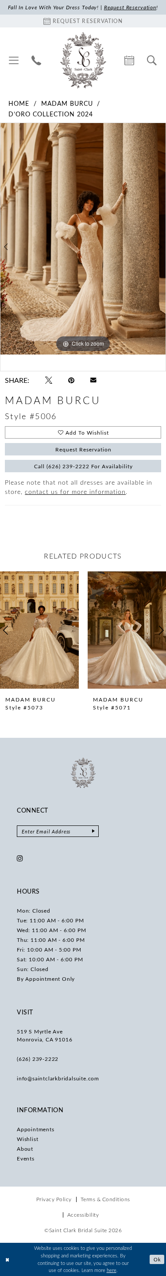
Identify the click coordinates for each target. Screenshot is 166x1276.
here (111, 1270)
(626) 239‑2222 (37, 1058)
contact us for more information (75, 491)
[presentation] (39, 630)
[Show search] (152, 60)
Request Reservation (83, 449)
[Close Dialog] (7, 1259)
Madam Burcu (67, 103)
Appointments (35, 1129)
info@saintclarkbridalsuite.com (58, 1078)
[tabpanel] (83, 238)
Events (26, 1158)
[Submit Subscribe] (93, 831)
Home (18, 103)
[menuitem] (14, 60)
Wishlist (27, 1138)
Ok (157, 1259)
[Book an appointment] (129, 60)
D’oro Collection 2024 (50, 114)
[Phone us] (36, 60)
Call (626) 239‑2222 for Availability (83, 466)
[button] (14, 60)
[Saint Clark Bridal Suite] (83, 60)
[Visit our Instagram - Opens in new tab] (20, 858)
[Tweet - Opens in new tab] (48, 380)
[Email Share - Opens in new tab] (93, 380)
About (25, 1148)
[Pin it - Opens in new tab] (71, 380)
